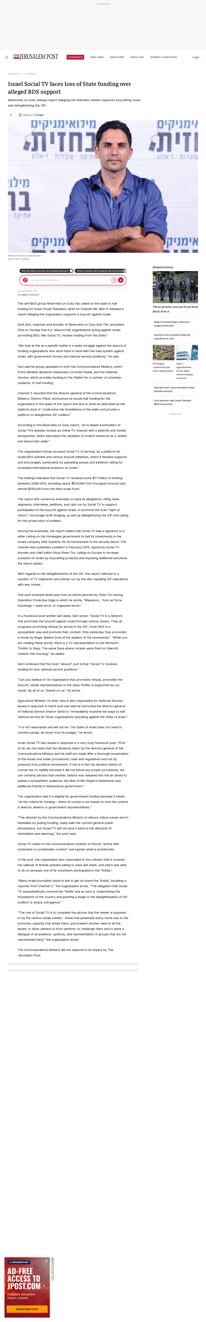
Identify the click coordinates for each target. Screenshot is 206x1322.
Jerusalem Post (15, 74)
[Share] (11, 115)
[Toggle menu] (6, 57)
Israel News (30, 74)
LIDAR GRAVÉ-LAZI (28, 291)
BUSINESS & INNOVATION (163, 57)
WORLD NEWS (117, 57)
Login (196, 57)
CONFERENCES (75, 57)
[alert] (27, 1287)
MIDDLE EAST (137, 57)
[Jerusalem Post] (33, 57)
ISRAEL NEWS (97, 57)
